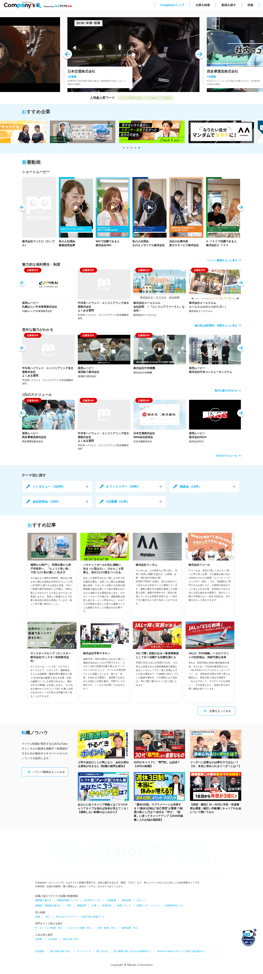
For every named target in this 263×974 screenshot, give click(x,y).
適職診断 (81, 905)
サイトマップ (84, 951)
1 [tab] (124, 148)
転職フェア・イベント (148, 905)
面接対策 (106, 905)
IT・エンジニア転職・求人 (49, 928)
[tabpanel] (131, 132)
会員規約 (39, 951)
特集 (250, 5)
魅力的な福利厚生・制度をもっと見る (216, 325)
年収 (68, 905)
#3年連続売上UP (154, 98)
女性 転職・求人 (106, 928)
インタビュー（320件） (49, 486)
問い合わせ (102, 951)
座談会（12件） (191, 486)
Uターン (141, 900)
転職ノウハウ (124, 905)
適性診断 (126, 900)
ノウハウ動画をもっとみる (49, 771)
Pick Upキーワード (66, 916)
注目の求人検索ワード (93, 916)
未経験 (38, 939)
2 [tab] (127, 148)
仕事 (94, 905)
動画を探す (229, 5)
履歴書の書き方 (43, 900)
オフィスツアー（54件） (123, 486)
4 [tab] (135, 148)
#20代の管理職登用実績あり (132, 98)
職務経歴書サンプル (67, 900)
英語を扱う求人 (71, 939)
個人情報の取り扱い (60, 951)
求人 (48, 916)
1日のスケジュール (226, 455)
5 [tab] (139, 148)
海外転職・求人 (129, 928)
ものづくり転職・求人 (79, 928)
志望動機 (111, 900)
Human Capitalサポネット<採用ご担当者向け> (181, 951)
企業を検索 (203, 5)
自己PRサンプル (92, 900)
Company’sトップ (172, 5)
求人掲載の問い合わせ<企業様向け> (132, 951)
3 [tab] (131, 148)
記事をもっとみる (220, 710)
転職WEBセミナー (175, 905)
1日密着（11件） (118, 501)
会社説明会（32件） (47, 501)
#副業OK (168, 98)
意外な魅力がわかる (226, 390)
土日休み (52, 939)
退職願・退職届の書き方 (48, 905)
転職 (37, 916)
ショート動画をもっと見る (222, 260)
